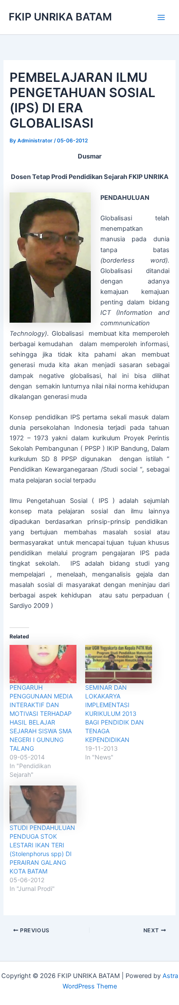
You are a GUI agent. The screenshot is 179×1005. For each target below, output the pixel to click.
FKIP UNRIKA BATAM (60, 16)
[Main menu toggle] (161, 17)
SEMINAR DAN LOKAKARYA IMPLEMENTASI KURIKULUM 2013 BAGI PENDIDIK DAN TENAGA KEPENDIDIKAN (114, 713)
